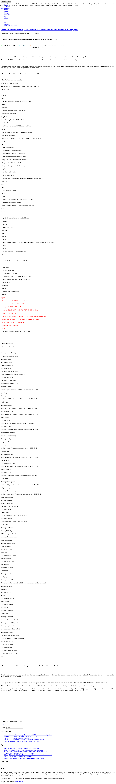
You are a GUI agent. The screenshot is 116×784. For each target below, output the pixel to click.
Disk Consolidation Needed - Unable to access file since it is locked (23, 750)
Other (6, 16)
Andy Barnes (19, 781)
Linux (6, 11)
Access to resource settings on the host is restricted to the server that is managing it (39, 29)
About (6, 18)
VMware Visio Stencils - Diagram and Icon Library (19, 753)
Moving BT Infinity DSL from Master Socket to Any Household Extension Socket (28, 755)
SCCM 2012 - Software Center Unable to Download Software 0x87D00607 (26, 751)
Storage (6, 13)
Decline (4, 8)
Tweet (2, 724)
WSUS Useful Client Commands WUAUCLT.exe (18, 756)
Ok (1, 8)
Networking (7, 14)
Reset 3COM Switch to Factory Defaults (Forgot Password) (21, 748)
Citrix (6, 9)
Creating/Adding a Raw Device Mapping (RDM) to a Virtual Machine (24, 758)
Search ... (3, 727)
